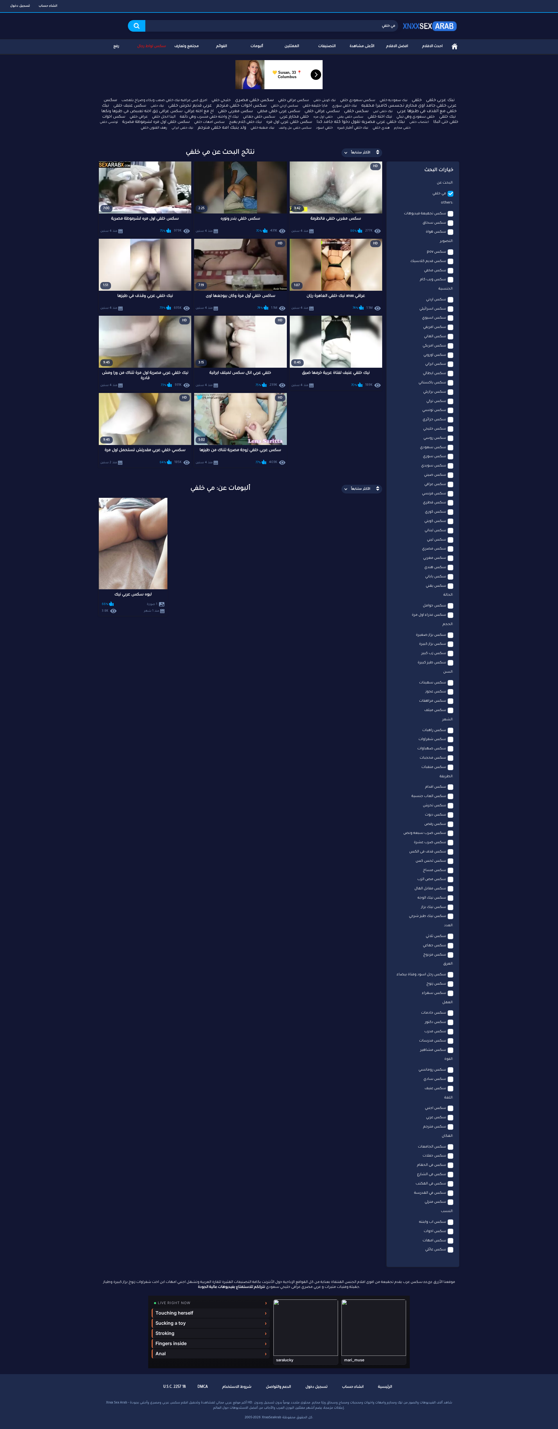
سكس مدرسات (432, 1041)
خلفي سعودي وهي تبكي (415, 117)
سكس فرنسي (434, 494)
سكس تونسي (434, 410)
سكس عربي (436, 1118)
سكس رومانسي (432, 1070)
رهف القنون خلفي (154, 128)
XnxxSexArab (271, 1417)
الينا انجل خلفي (164, 117)
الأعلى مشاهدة (362, 46)
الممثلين (292, 46)
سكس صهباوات (431, 749)
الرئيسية (454, 46)
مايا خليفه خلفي (315, 106)
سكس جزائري (434, 420)
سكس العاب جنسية (429, 796)
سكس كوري (435, 512)
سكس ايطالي (434, 373)
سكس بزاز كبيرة (432, 644)
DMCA (203, 1387)
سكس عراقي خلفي (293, 100)
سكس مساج (434, 870)
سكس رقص (435, 824)
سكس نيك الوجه (432, 898)
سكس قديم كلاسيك (428, 261)
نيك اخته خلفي (380, 117)
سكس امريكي (434, 346)
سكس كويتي (435, 521)
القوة (448, 1059)
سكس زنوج (436, 984)
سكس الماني (435, 337)
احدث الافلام (432, 46)
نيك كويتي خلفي (324, 100)
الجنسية (446, 289)
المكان (447, 1136)
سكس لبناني (435, 531)
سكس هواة (436, 232)
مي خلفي (439, 194)
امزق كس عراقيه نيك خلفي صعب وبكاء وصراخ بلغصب (164, 101)
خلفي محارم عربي (294, 117)
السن (448, 672)
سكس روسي (434, 438)
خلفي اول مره (323, 117)
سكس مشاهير (433, 1050)
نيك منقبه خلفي (262, 128)
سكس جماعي (434, 946)
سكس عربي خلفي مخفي (278, 111)
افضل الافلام (397, 46)
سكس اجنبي (435, 1108)
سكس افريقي (434, 327)
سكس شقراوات (432, 739)
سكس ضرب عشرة (430, 843)
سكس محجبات (433, 758)
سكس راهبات (434, 730)
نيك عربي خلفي (440, 100)
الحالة (448, 595)
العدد (448, 926)
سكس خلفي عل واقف (295, 128)
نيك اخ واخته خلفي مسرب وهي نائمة (209, 117)
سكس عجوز (435, 692)
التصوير (446, 241)
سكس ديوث (435, 815)
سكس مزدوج (434, 955)
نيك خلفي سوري (344, 106)
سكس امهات (434, 1241)
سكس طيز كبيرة (432, 663)
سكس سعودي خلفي (357, 100)
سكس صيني (435, 475)
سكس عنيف (435, 1089)
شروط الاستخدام (236, 1387)
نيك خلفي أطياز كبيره (352, 128)
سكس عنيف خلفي (129, 106)
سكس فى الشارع (431, 1175)
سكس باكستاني (432, 383)
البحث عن (445, 183)
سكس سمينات (432, 683)
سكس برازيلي (434, 392)
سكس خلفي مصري (254, 100)
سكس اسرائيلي (432, 309)
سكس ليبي (436, 540)
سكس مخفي (435, 271)
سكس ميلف (435, 710)
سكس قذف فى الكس (427, 852)
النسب (447, 1211)
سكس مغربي (434, 558)
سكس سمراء (434, 993)
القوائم (221, 46)
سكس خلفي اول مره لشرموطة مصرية (156, 122)
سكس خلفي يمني (350, 117)
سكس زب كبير (433, 653)
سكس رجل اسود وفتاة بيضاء (421, 975)
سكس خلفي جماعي (259, 117)
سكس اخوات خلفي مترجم (241, 106)
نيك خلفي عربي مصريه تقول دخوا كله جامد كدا (360, 122)
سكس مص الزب (431, 879)
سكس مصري (434, 549)
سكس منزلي (435, 1202)
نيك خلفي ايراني (182, 128)
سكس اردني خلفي (284, 106)
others (447, 203)
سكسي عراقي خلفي (322, 111)
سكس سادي (434, 1079)
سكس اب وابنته (432, 1222)
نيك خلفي (157, 106)
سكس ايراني (435, 364)
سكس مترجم (434, 1127)
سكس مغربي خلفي (235, 111)
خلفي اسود (324, 128)
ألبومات (257, 46)
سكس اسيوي (434, 318)
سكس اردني (436, 300)
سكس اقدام (435, 787)
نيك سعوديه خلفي (393, 101)
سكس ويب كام (433, 280)
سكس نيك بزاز (433, 907)
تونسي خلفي (109, 122)
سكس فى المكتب (431, 1184)
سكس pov (436, 252)
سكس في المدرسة (430, 1193)
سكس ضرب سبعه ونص (424, 833)
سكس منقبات (433, 767)
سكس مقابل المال (430, 889)
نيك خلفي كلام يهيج (245, 122)
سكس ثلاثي (436, 936)
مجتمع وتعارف (186, 46)
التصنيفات (327, 46)
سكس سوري (434, 457)
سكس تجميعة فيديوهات (425, 214)
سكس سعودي (433, 448)
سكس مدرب (435, 1032)
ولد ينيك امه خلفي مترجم (222, 128)
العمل (447, 1003)
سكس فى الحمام (431, 1165)
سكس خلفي (356, 111)
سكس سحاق (434, 223)
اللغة (448, 1098)
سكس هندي (435, 568)
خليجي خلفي (221, 100)
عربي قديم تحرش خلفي (190, 106)
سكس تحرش (434, 806)
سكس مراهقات (432, 701)
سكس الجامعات (432, 1147)
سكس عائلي (435, 1250)
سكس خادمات (433, 1013)
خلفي (417, 100)
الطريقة (446, 777)
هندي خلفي (381, 128)
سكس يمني (436, 586)
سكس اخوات (435, 1231)
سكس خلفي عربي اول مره (289, 122)
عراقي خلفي (139, 117)
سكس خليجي (434, 429)
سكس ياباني (435, 577)
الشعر (447, 720)
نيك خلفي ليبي (383, 111)
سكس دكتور (435, 1022)
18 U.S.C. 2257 (174, 1387)
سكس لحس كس (431, 861)
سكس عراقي (435, 484)
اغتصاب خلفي (419, 122)
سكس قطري (434, 503)
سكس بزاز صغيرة (431, 635)
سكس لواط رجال (151, 46)
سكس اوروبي (434, 355)
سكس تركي (436, 401)
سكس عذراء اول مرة (429, 615)
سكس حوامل (434, 606)
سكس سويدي (433, 466)
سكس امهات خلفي (209, 122)
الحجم (448, 624)
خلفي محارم (402, 128)
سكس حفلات (434, 1156)
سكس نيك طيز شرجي (427, 916)
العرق (448, 964)
